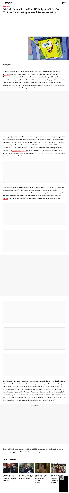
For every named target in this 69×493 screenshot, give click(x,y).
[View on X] (34, 172)
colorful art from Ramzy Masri (29, 77)
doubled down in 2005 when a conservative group (28, 150)
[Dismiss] (66, 477)
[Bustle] (7, 3)
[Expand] (60, 477)
